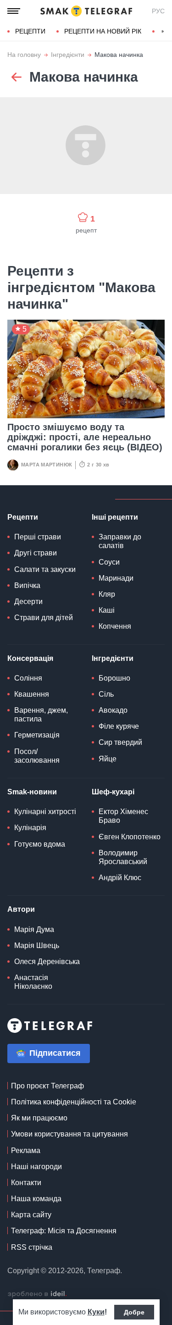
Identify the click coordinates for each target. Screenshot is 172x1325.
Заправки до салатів (120, 541)
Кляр (107, 594)
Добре (134, 1312)
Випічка (27, 585)
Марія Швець (36, 945)
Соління (28, 678)
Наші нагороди (36, 1166)
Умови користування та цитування (69, 1134)
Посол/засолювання (37, 756)
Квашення (31, 694)
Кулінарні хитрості (45, 811)
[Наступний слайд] (163, 31)
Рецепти (30, 31)
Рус (158, 11)
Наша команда (36, 1199)
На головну (24, 54)
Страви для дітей (43, 617)
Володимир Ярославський (123, 857)
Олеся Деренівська (47, 961)
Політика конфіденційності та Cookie (73, 1102)
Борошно (114, 678)
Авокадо (113, 710)
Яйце (108, 759)
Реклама (25, 1150)
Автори (21, 909)
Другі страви (35, 553)
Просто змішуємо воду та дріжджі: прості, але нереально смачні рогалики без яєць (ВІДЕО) (84, 437)
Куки (96, 1312)
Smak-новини (32, 792)
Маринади (116, 578)
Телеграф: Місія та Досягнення (64, 1231)
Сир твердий (120, 742)
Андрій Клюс (120, 877)
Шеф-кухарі (113, 792)
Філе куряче (119, 726)
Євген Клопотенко (130, 837)
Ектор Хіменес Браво (123, 816)
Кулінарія (30, 828)
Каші (107, 610)
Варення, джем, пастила (41, 714)
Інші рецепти (115, 517)
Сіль (106, 694)
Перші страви (37, 537)
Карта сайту (31, 1215)
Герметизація (37, 735)
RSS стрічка (31, 1247)
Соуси (109, 562)
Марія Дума (34, 929)
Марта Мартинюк (46, 464)
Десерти (28, 601)
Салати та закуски (45, 569)
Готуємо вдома (39, 844)
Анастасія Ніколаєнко (33, 982)
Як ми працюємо (39, 1118)
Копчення (115, 626)
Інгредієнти (67, 54)
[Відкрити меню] (14, 11)
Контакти (26, 1182)
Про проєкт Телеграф (47, 1086)
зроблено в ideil (37, 1294)
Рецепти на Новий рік (102, 31)
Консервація (30, 658)
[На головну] (86, 11)
